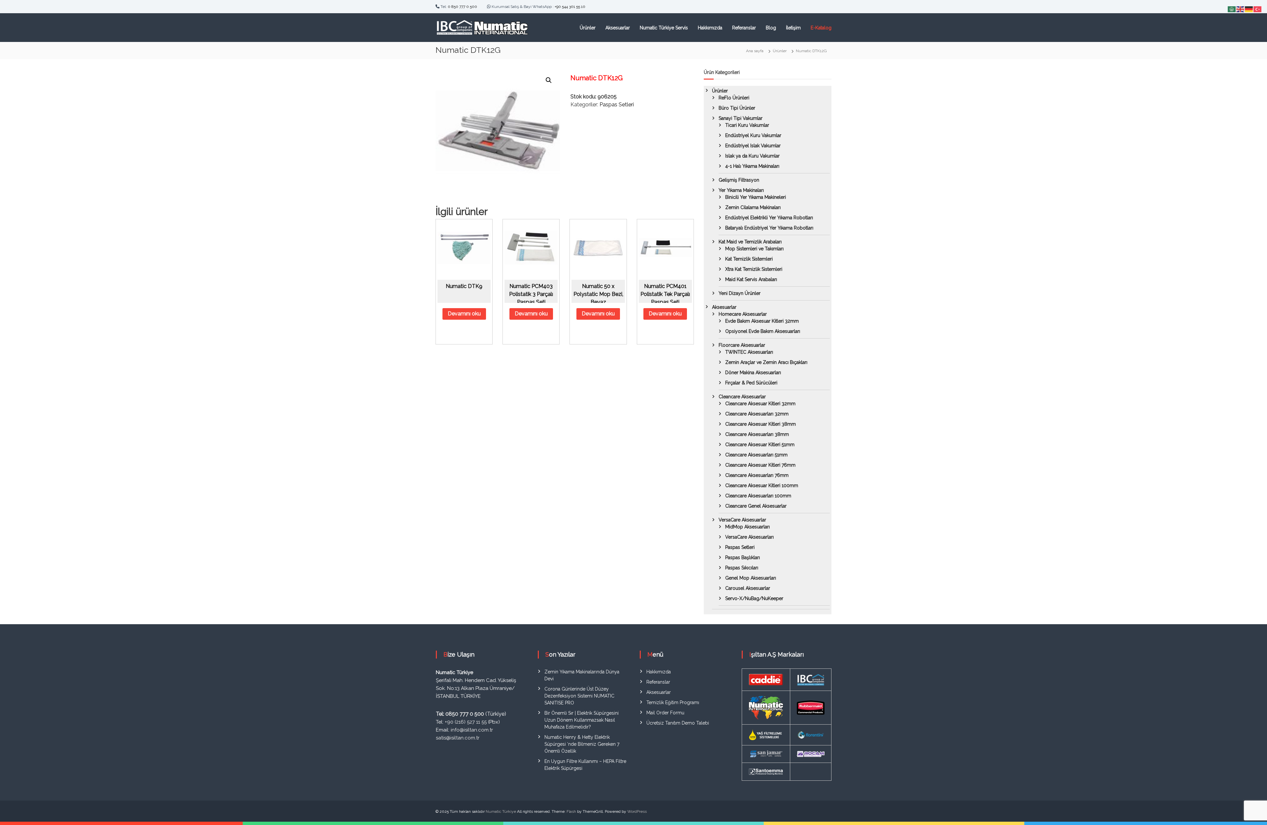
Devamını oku (464, 313)
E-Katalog (821, 27)
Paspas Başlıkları (742, 557)
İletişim (793, 27)
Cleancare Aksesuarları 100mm (758, 495)
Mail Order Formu (665, 712)
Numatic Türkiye (501, 811)
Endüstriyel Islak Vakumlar (753, 145)
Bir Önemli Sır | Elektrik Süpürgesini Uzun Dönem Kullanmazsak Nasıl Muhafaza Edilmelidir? (581, 720)
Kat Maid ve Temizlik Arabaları (750, 241)
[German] (1249, 9)
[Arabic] (1232, 9)
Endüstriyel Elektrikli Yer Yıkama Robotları (769, 217)
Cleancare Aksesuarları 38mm (757, 434)
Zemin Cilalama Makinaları (753, 207)
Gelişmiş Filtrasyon (739, 180)
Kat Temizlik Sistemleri (749, 259)
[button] (549, 80)
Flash (571, 811)
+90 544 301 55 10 (570, 6)
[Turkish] (1257, 9)
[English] (1240, 9)
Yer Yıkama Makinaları (741, 190)
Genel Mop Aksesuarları (750, 578)
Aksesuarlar (617, 27)
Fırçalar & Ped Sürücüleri (751, 382)
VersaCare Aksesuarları (749, 537)
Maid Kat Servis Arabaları (751, 279)
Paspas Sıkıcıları (741, 567)
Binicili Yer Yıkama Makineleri (755, 197)
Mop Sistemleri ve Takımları (754, 248)
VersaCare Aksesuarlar (742, 519)
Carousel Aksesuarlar (747, 588)
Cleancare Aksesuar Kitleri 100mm (761, 485)
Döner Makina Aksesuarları (753, 372)
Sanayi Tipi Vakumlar (741, 118)
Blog (771, 27)
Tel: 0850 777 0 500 (460, 714)
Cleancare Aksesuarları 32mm (757, 413)
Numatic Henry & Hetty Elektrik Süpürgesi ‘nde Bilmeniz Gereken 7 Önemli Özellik (581, 744)
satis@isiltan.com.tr (457, 738)
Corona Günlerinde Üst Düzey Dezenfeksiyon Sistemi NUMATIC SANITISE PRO (579, 695)
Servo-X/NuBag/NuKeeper (754, 598)
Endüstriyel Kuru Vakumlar (753, 135)
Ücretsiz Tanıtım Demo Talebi (677, 723)
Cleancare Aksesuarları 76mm (757, 475)
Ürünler (588, 27)
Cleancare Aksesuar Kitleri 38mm (760, 424)
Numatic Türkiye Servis (664, 27)
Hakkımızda (710, 27)
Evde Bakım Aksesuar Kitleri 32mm (762, 321)
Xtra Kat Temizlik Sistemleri (753, 269)
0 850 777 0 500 (462, 6)
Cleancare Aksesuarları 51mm (756, 454)
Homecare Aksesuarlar (743, 314)
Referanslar (744, 27)
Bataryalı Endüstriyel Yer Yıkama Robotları (769, 228)
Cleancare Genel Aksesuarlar (756, 506)
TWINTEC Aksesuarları (749, 352)
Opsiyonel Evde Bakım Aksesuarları (762, 331)
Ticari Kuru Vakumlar (747, 125)
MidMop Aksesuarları (747, 526)
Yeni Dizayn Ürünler (740, 293)
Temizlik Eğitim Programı (672, 702)
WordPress (637, 811)
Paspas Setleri (617, 104)
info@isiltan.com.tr (472, 730)
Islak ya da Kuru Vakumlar (752, 156)
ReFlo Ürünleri (734, 97)
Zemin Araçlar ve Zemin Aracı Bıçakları (766, 362)
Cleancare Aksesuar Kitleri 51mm (760, 444)
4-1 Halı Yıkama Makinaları (752, 166)
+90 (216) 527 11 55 (466, 722)
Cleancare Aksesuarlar (742, 396)
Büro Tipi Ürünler (737, 108)
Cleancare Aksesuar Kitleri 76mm (760, 465)
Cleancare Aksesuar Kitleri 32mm (760, 403)
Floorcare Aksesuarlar (742, 345)
